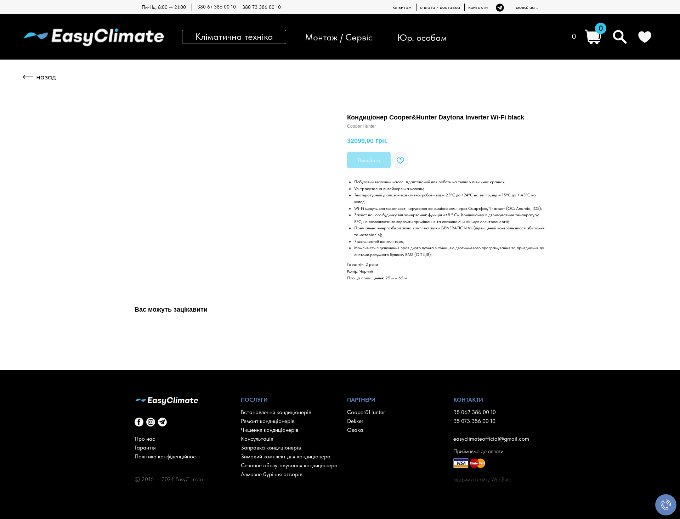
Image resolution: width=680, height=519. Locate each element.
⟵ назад (39, 77)
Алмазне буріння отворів (271, 474)
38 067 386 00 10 (474, 412)
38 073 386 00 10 (474, 421)
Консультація (257, 438)
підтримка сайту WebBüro (482, 479)
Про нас (145, 438)
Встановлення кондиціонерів (276, 412)
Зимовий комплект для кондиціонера (285, 456)
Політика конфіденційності (167, 456)
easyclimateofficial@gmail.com (491, 438)
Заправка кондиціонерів (271, 447)
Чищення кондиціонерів (270, 429)
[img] (499, 7)
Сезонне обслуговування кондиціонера (289, 465)
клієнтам (402, 7)
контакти (478, 7)
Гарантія (145, 447)
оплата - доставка (440, 7)
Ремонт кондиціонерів (268, 421)
